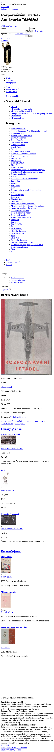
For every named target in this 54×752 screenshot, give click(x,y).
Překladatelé (38, 421)
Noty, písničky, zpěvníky (21, 213)
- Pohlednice (16, 116)
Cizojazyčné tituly (18, 145)
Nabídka (9, 80)
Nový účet (39, 31)
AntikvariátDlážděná (5, 39)
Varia (13, 249)
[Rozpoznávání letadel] (26, 374)
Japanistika (15, 181)
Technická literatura (19, 240)
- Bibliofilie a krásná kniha (21, 109)
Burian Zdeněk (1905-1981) (12, 448)
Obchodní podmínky (14, 262)
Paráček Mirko (7, 612)
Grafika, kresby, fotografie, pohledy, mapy (28, 172)
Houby (14, 176)
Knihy (3, 421)
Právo (13, 222)
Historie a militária (18, 174)
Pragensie (15, 220)
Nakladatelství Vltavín (20, 210)
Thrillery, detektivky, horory (22, 242)
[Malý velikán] (6, 572)
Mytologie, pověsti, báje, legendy (24, 208)
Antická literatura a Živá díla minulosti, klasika (29, 131)
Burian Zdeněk (17, 140)
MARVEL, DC (17, 201)
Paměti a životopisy (18, 215)
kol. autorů (5, 647)
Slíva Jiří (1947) (7, 490)
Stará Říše (15, 238)
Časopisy (14, 149)
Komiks (14, 192)
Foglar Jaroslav (17, 167)
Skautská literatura (18, 231)
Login (3, 28)
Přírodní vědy (16, 224)
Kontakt (9, 265)
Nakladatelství (7, 423)
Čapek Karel (16, 147)
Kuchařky (15, 197)
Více (3, 745)
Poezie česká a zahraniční (21, 217)
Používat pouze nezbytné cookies (14, 747)
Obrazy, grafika (11, 429)
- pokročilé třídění (22, 33)
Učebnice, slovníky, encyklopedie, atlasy (27, 245)
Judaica (14, 183)
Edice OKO (16, 160)
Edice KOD (16, 158)
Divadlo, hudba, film (19, 156)
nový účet (14, 26)
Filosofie (14, 165)
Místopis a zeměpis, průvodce (23, 204)
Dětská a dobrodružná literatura (23, 154)
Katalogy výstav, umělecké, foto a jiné (26, 190)
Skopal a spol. (6, 387)
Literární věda (16, 199)
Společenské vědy (18, 233)
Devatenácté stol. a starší (21, 151)
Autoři (10, 421)
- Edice (14, 107)
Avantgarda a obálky (19, 133)
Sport (13, 235)
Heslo (32, 28)
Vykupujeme (11, 83)
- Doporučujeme (17, 118)
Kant (13, 188)
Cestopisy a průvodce (19, 142)
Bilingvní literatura (18, 138)
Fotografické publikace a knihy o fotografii (28, 170)
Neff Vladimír (6, 577)
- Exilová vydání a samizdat (22, 111)
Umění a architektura (19, 247)
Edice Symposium (18, 129)
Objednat (5, 289)
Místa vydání (20, 423)
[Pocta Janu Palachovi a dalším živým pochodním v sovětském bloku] (8, 643)
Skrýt (7, 745)
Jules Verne (15, 185)
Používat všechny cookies (11, 750)
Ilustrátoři (18, 421)
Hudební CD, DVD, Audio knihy (24, 179)
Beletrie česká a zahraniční (21, 135)
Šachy (13, 226)
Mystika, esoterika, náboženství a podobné (28, 206)
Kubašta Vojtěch (17, 195)
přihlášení (5, 26)
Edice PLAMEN (17, 163)
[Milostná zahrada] (6, 608)
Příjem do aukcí (12, 89)
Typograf (28, 421)
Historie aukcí (11, 92)
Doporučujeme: (11, 551)
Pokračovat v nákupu (9, 9)
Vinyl (13, 251)
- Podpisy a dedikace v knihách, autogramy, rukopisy (32, 113)
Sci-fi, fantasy (16, 229)
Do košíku (5, 7)
